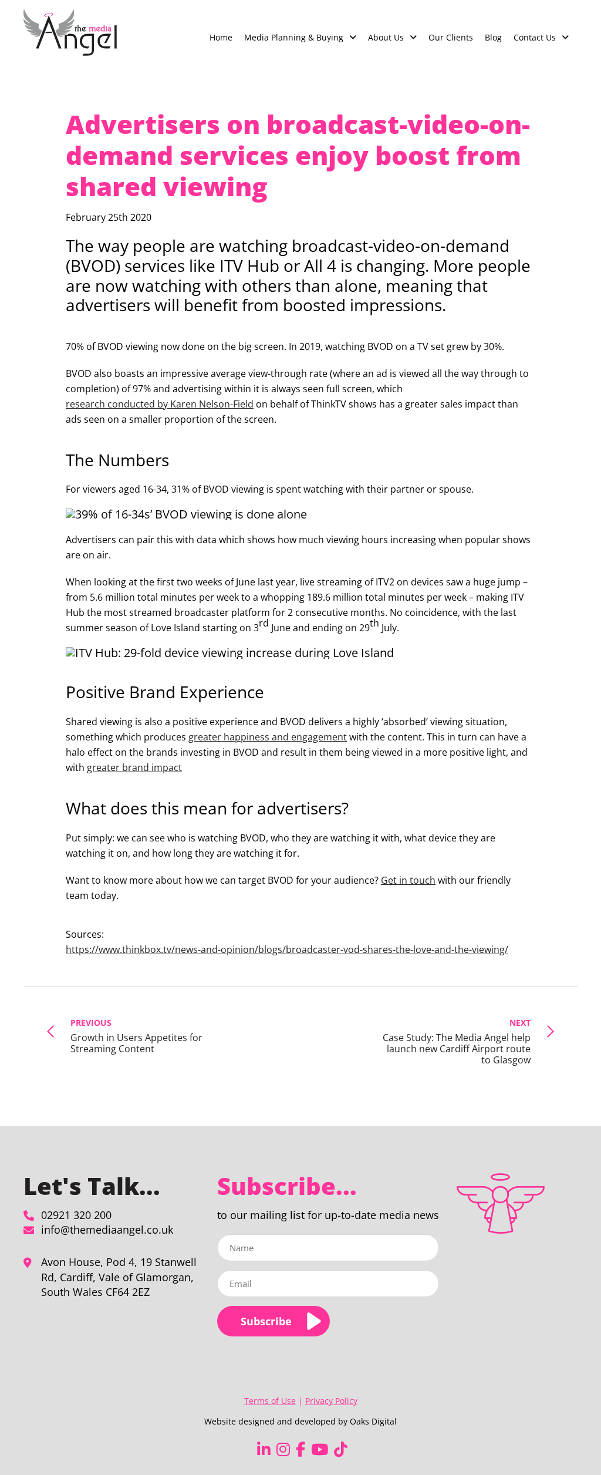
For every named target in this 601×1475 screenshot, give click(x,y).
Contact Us (535, 37)
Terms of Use (270, 1400)
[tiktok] (340, 1449)
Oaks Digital (373, 1421)
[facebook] (300, 1449)
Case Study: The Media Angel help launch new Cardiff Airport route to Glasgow (457, 1041)
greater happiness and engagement (267, 736)
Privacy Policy (331, 1400)
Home (221, 37)
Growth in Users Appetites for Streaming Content (136, 1036)
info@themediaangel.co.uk (107, 1230)
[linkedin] (264, 1449)
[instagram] (283, 1449)
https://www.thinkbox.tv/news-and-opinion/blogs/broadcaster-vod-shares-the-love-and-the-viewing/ (287, 949)
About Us (386, 37)
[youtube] (319, 1449)
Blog (493, 37)
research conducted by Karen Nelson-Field (160, 404)
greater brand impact (134, 767)
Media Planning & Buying (293, 37)
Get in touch (408, 880)
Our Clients (450, 37)
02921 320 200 (76, 1215)
